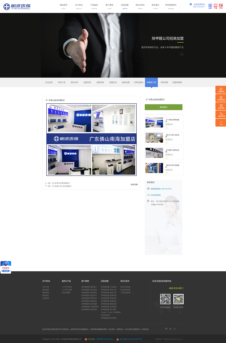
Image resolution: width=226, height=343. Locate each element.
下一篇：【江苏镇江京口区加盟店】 (58, 186)
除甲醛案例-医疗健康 (89, 304)
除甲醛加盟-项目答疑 (108, 306)
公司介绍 (45, 287)
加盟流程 (100, 82)
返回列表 (134, 184)
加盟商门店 (151, 82)
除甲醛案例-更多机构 (89, 309)
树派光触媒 (66, 292)
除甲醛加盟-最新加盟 (108, 304)
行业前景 (49, 82)
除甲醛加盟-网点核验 (108, 318)
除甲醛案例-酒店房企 (89, 295)
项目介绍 (61, 82)
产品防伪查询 (125, 292)
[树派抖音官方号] (174, 329)
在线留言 (45, 298)
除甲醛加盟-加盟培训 (108, 301)
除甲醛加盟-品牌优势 (108, 295)
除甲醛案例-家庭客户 (89, 287)
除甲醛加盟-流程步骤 (108, 298)
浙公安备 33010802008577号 (131, 339)
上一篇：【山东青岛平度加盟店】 (58, 183)
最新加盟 (126, 82)
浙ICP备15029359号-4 (105, 339)
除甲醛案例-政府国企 (89, 292)
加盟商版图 (177, 82)
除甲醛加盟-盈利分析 (108, 292)
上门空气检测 (67, 287)
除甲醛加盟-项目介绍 (108, 289)
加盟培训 (113, 82)
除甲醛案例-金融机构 (89, 301)
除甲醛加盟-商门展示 (108, 309)
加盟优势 (87, 82)
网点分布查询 (125, 287)
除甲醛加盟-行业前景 (108, 287)
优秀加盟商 (138, 82)
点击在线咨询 (156, 195)
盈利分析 (74, 82)
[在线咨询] (166, 329)
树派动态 (45, 289)
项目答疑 (164, 82)
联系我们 (163, 107)
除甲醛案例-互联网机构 (90, 306)
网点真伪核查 (125, 289)
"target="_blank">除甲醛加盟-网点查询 (111, 313)
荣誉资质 (45, 292)
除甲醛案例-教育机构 (89, 298)
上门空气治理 (67, 289)
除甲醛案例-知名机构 (89, 289)
